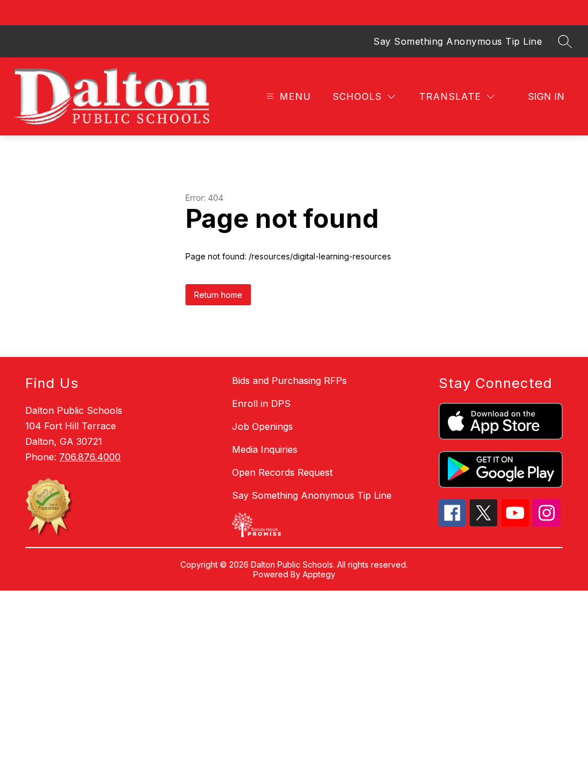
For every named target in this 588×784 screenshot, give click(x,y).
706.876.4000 (90, 457)
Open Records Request (282, 472)
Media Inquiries (264, 449)
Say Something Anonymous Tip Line (457, 41)
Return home (218, 295)
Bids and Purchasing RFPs (289, 380)
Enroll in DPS (261, 403)
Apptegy (319, 574)
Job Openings (262, 426)
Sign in (546, 96)
